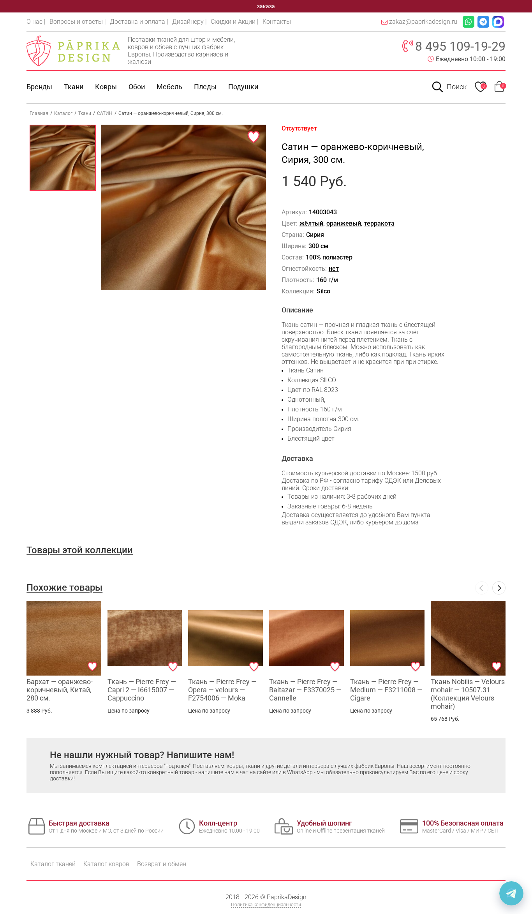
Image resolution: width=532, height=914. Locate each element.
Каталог (63, 113)
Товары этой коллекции (79, 550)
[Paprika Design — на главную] (73, 51)
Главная (39, 113)
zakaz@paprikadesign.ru (423, 21)
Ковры (106, 87)
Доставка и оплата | (139, 21)
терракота (379, 223)
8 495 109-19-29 (460, 46)
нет (334, 268)
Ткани (84, 113)
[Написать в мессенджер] (511, 893)
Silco (323, 291)
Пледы (205, 87)
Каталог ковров (106, 864)
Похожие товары (64, 587)
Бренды (39, 87)
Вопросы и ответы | (77, 21)
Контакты (276, 21)
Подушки (243, 87)
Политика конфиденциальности (266, 904)
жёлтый (311, 223)
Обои (137, 87)
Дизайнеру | (189, 21)
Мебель (169, 87)
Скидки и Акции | (235, 21)
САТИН (105, 113)
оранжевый (343, 223)
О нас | (36, 21)
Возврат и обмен (161, 864)
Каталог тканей (53, 864)
